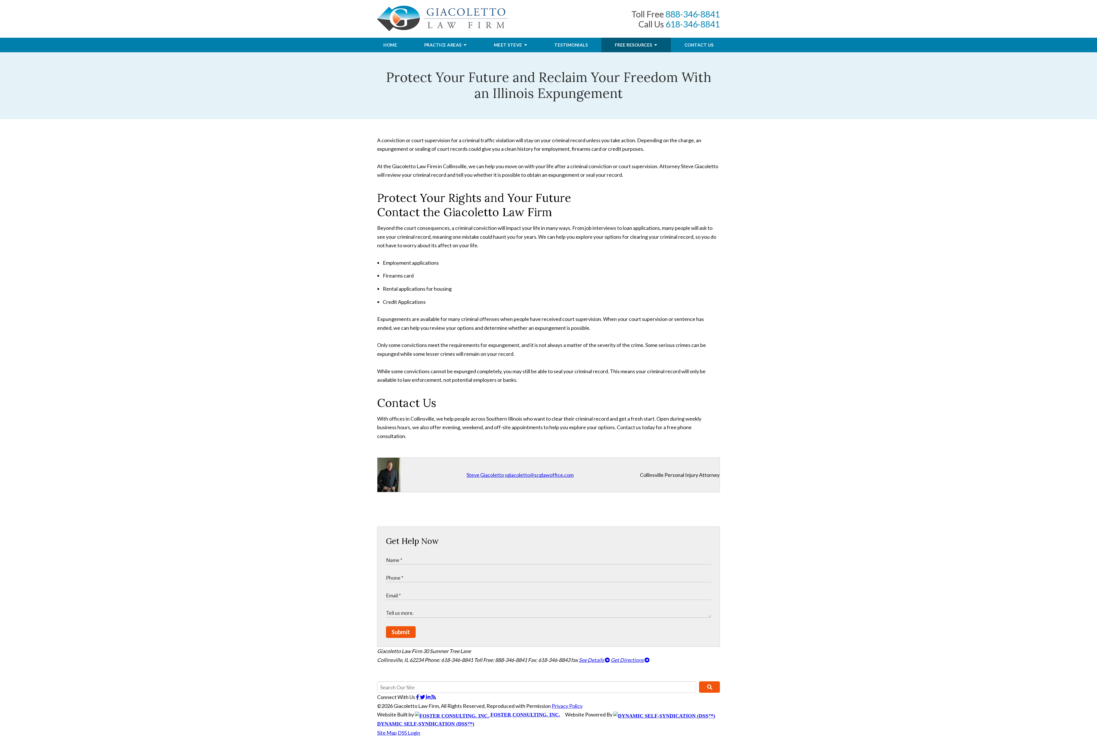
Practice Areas (443, 44)
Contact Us (699, 44)
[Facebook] (418, 697)
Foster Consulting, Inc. (524, 715)
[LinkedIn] (428, 697)
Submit (401, 631)
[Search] (709, 687)
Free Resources (634, 44)
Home (390, 44)
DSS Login (409, 733)
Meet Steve (508, 44)
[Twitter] (423, 697)
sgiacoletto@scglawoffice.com (539, 475)
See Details (592, 660)
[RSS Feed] (433, 697)
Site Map (387, 733)
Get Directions (627, 660)
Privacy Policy (567, 706)
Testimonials (571, 44)
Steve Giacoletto (485, 475)
